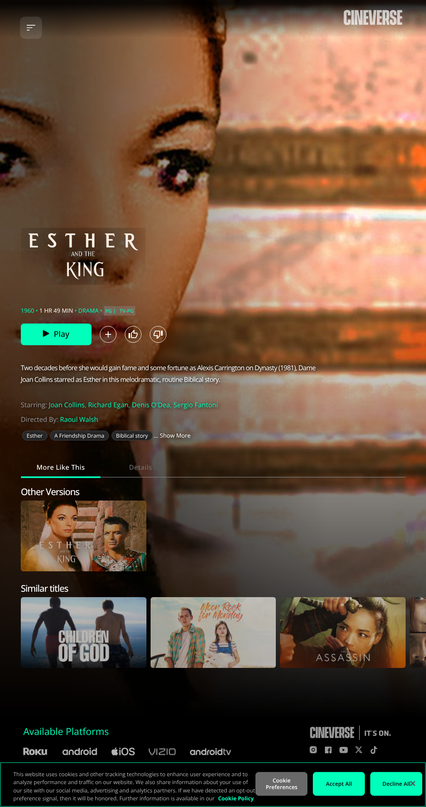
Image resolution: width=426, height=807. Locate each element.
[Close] (413, 783)
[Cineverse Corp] (373, 25)
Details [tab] (140, 467)
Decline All (396, 783)
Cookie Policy (236, 798)
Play (61, 334)
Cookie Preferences (281, 784)
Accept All (339, 783)
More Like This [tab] (61, 467)
